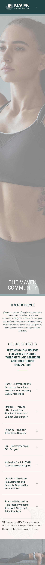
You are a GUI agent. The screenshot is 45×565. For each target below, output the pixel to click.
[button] (36, 6)
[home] (17, 7)
